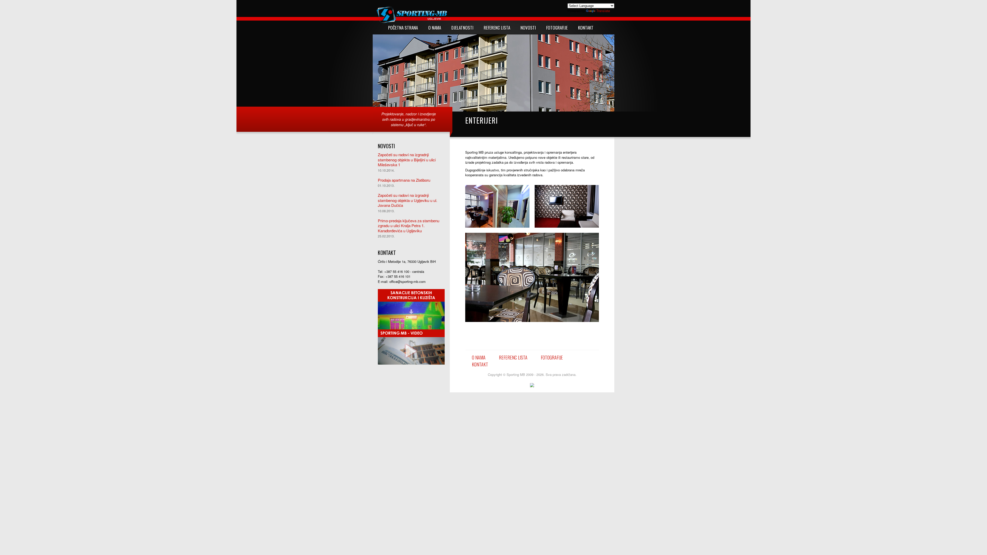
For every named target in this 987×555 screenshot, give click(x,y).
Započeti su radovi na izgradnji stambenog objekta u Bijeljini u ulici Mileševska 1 (407, 159)
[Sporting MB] (411, 346)
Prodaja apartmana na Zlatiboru (404, 180)
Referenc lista (513, 357)
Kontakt (480, 364)
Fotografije (552, 357)
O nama (479, 357)
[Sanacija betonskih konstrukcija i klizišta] (411, 308)
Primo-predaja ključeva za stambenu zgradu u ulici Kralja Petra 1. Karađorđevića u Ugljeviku (408, 225)
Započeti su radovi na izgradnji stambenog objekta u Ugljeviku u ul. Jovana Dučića (407, 200)
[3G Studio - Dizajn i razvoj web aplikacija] (532, 384)
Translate (603, 10)
